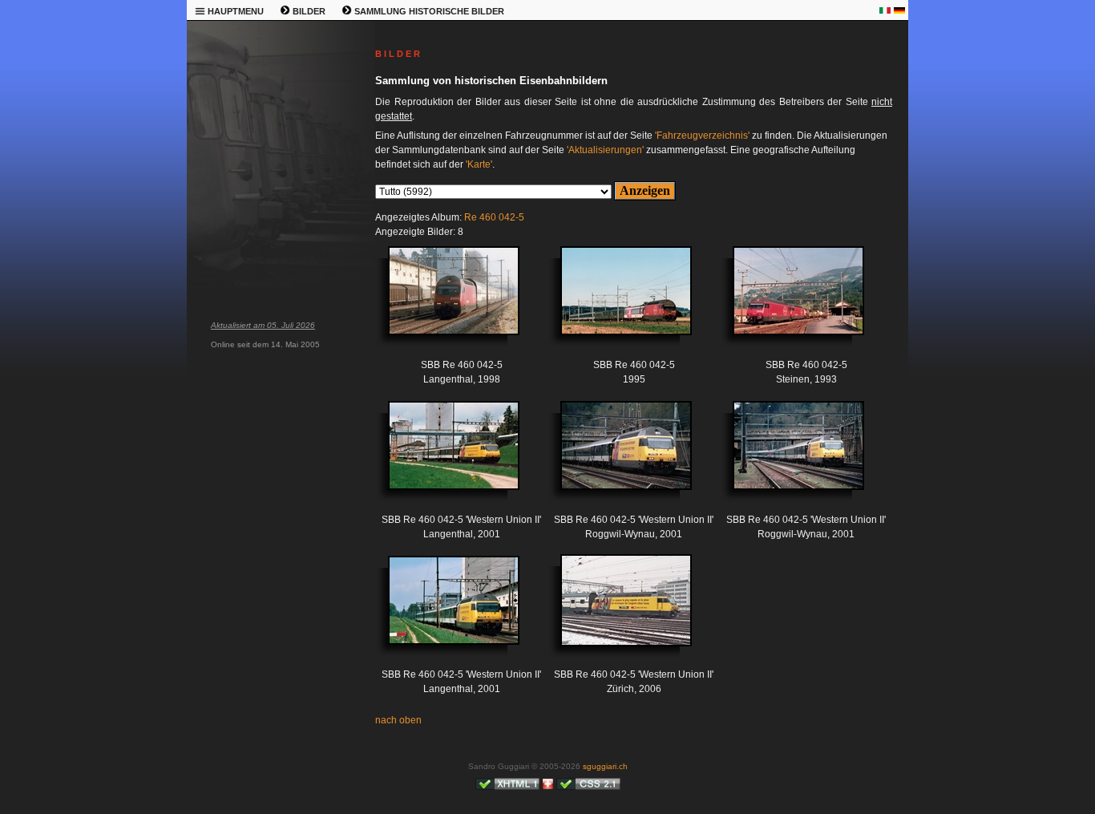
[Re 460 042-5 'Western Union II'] (441, 457)
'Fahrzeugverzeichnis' (702, 135)
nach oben (398, 720)
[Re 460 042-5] (441, 302)
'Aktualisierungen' (605, 150)
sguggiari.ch (605, 766)
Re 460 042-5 (494, 217)
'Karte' (479, 164)
